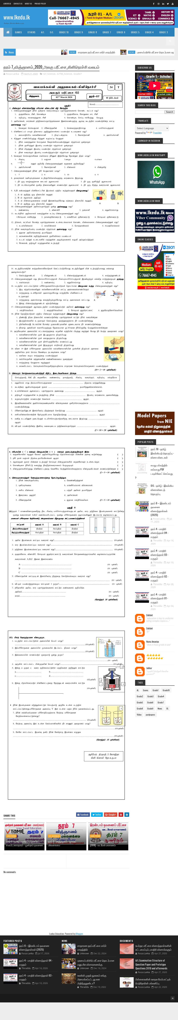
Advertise (7, 3)
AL (138, 690)
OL (167, 708)
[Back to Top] (173, 998)
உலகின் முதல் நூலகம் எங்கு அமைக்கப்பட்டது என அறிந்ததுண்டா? (91, 979)
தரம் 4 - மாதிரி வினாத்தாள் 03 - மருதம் (159, 554)
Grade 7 (107, 32)
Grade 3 (163, 32)
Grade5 (140, 702)
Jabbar (149, 668)
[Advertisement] (154, 346)
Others (31, 32)
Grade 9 (78, 32)
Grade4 (161, 696)
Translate (157, 133)
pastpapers (150, 714)
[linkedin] (163, 4)
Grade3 (150, 696)
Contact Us (18, 3)
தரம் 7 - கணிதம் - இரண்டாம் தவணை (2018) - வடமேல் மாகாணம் (108, 843)
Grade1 (155, 690)
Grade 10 (64, 32)
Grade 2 (10, 41)
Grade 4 (149, 32)
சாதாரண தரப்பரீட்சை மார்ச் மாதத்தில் (74, 52)
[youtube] (173, 4)
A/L (42, 32)
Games (18, 32)
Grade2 (140, 696)
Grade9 (150, 708)
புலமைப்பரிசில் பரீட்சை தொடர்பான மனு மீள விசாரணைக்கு (143, 52)
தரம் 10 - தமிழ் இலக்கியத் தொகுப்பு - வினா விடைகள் (162, 453)
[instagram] (158, 4)
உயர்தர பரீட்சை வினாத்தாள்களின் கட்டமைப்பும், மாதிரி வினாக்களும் (153, 947)
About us (28, 3)
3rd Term (11, 836)
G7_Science (49, 73)
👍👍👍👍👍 (153, 655)
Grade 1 (25, 41)
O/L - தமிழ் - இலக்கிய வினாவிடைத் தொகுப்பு (162, 490)
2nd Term (95, 836)
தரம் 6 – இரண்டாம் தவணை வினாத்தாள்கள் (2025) (161, 509)
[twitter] (168, 4)
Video (139, 714)
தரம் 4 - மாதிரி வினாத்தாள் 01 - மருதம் (159, 598)
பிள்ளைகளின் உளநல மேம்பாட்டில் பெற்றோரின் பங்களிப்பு (153, 981)
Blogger (79, 933)
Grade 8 (92, 32)
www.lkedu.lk (16, 17)
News (50, 52)
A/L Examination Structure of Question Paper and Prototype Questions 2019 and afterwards (151, 964)
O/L (52, 32)
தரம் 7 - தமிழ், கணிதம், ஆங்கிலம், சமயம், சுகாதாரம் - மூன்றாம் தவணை (24, 843)
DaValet (149, 615)
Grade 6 (121, 32)
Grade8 (140, 708)
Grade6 (150, 702)
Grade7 (78, 73)
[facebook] (154, 4)
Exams (145, 690)
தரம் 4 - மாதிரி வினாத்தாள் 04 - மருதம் (159, 533)
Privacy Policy (40, 3)
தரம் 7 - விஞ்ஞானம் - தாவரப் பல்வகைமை (62, 843)
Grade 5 (135, 32)
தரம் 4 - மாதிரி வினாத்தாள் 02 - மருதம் (159, 576)
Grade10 (166, 690)
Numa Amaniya (152, 641)
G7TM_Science (64, 73)
